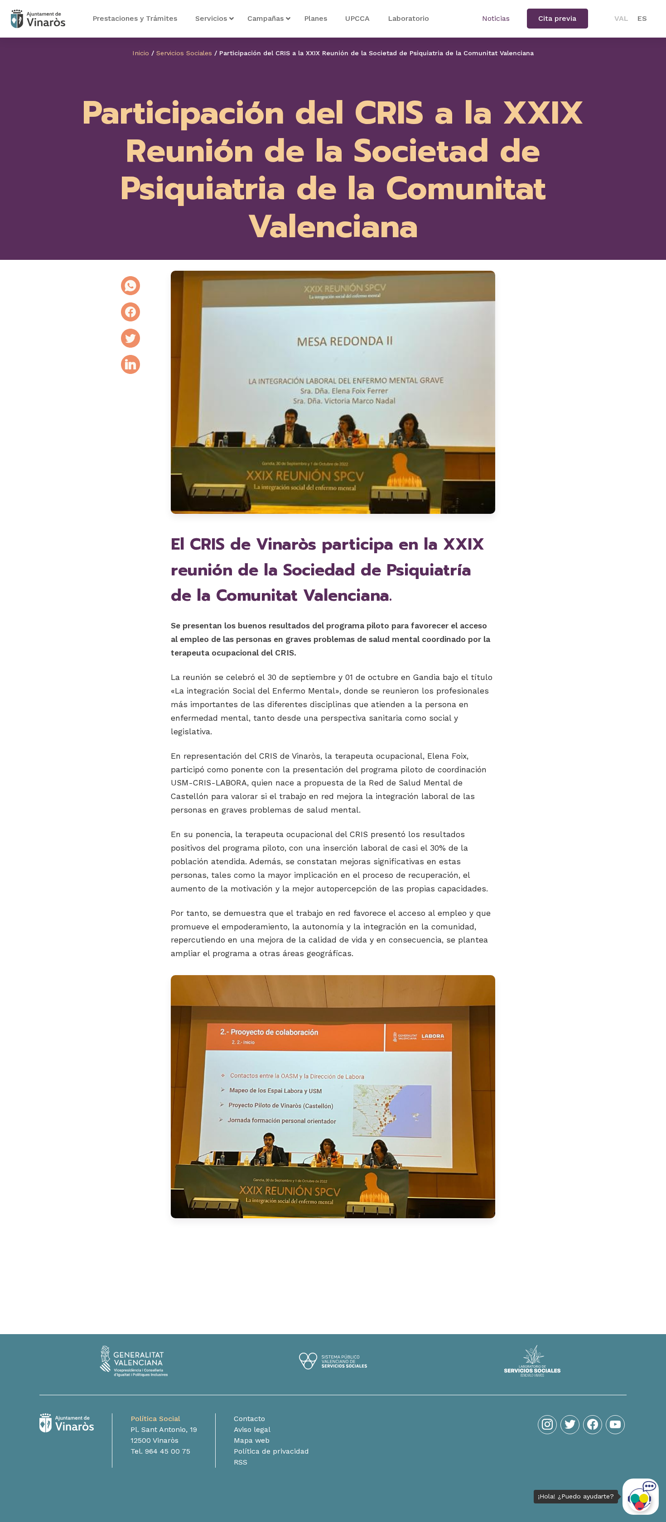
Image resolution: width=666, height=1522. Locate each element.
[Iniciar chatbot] (641, 1497)
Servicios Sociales (184, 53)
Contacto (249, 1418)
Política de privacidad (271, 1451)
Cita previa (557, 18)
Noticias (496, 18)
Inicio (140, 53)
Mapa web (252, 1440)
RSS (240, 1462)
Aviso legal (252, 1429)
